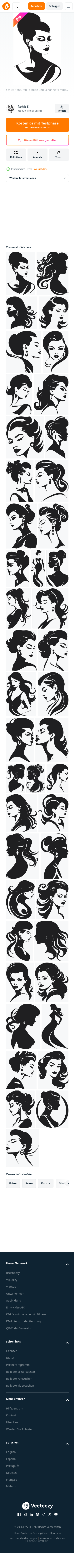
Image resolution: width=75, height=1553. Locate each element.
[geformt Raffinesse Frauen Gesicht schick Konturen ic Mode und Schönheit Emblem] (46, 474)
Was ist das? (40, 169)
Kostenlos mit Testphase (37, 125)
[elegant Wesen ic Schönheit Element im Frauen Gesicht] (21, 1037)
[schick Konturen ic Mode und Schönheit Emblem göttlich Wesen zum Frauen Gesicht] (20, 273)
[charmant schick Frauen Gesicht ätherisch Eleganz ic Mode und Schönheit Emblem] (49, 734)
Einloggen (54, 6)
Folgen (62, 110)
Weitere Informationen (22, 178)
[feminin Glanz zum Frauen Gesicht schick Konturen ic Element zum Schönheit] (25, 560)
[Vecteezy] (6, 6)
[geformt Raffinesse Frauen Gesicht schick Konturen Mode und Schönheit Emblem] (21, 738)
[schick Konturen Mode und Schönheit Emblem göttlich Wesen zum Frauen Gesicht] (21, 357)
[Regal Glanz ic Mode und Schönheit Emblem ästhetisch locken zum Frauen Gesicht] (49, 1281)
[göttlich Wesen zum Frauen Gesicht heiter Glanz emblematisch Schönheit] (50, 1075)
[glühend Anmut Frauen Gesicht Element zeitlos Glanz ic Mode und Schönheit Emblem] (20, 1285)
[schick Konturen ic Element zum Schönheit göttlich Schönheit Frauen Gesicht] (23, 431)
